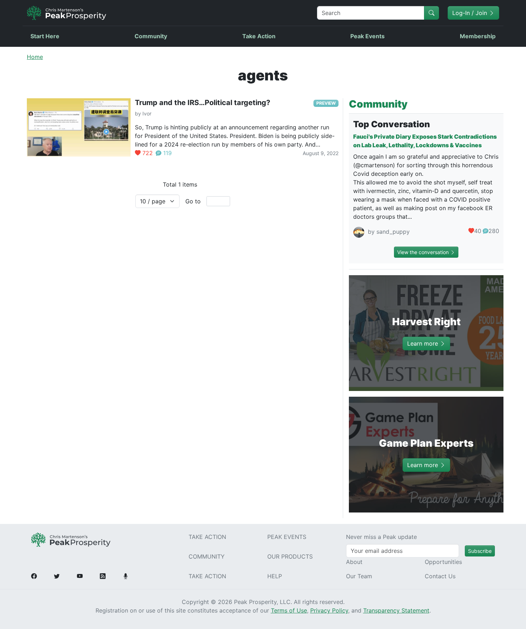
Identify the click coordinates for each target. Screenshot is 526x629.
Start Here (44, 36)
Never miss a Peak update (381, 536)
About (354, 561)
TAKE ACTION (207, 536)
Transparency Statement (396, 610)
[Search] (431, 13)
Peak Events (367, 36)
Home (35, 56)
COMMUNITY (207, 556)
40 (477, 230)
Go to (193, 201)
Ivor (146, 113)
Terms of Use (289, 610)
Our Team (359, 576)
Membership (478, 36)
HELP (274, 576)
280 (493, 230)
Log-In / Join (470, 12)
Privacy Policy (329, 610)
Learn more (423, 343)
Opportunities (443, 561)
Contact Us (440, 576)
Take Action (259, 36)
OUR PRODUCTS (290, 556)
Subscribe (480, 551)
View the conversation (423, 252)
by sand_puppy (388, 232)
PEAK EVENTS (286, 536)
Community (151, 36)
